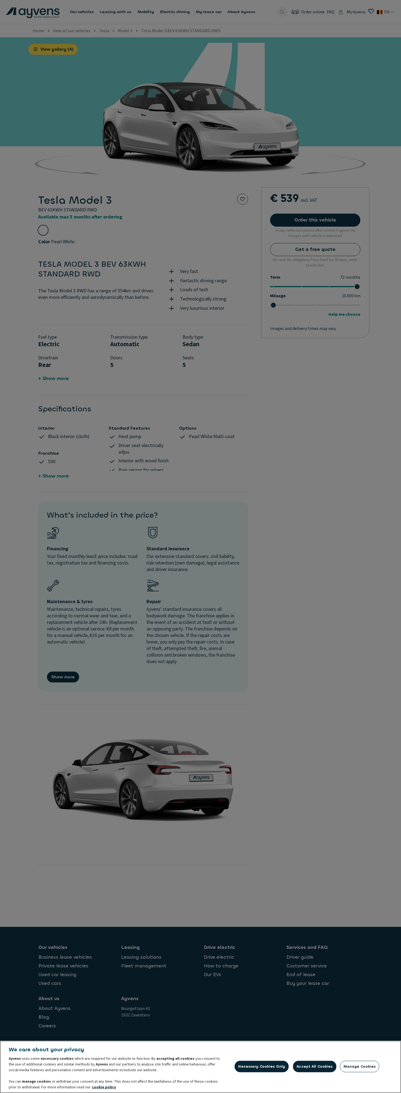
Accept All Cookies (315, 1066)
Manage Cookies (359, 1066)
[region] (200, 1067)
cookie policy (104, 1087)
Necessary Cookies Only (261, 1066)
